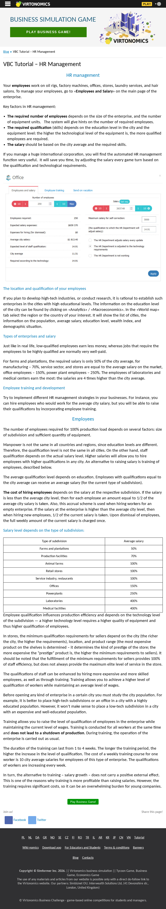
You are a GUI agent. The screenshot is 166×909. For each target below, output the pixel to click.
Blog (6, 52)
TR (87, 837)
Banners (138, 847)
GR (45, 837)
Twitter (41, 820)
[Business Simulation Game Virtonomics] (33, 3)
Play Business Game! (48, 32)
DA (37, 837)
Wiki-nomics (30, 847)
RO (80, 837)
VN (129, 837)
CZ (66, 837)
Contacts (88, 858)
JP (114, 837)
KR (107, 837)
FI (73, 837)
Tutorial (139, 837)
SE (59, 837)
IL (94, 837)
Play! (147, 4)
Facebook (20, 820)
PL (23, 837)
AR (100, 837)
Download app (51, 847)
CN (121, 837)
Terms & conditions (116, 847)
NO (52, 837)
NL (30, 837)
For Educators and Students (82, 847)
